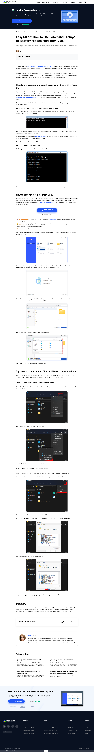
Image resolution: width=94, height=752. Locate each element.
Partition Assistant (27, 725)
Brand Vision (87, 727)
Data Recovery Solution (23, 31)
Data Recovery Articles (72, 730)
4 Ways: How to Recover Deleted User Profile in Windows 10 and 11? (28, 672)
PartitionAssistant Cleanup (28, 733)
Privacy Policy (82, 748)
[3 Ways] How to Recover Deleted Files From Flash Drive (63, 671)
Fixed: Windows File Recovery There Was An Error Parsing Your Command (61, 659)
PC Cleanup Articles (72, 733)
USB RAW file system (40, 136)
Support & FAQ (88, 730)
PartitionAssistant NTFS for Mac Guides (52, 727)
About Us (86, 725)
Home (17, 31)
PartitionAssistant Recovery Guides (51, 730)
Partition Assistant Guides (49, 725)
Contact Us (87, 736)
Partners (86, 733)
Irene (22, 51)
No (72, 622)
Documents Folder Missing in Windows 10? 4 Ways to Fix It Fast (30, 659)
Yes (64, 622)
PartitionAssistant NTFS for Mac (29, 727)
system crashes (53, 219)
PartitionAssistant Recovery (47, 202)
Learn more (40, 750)
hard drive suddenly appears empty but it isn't (39, 66)
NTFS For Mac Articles (72, 727)
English (7, 731)
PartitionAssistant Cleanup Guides (51, 733)
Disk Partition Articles (72, 725)
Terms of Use (88, 748)
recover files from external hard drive (26, 97)
